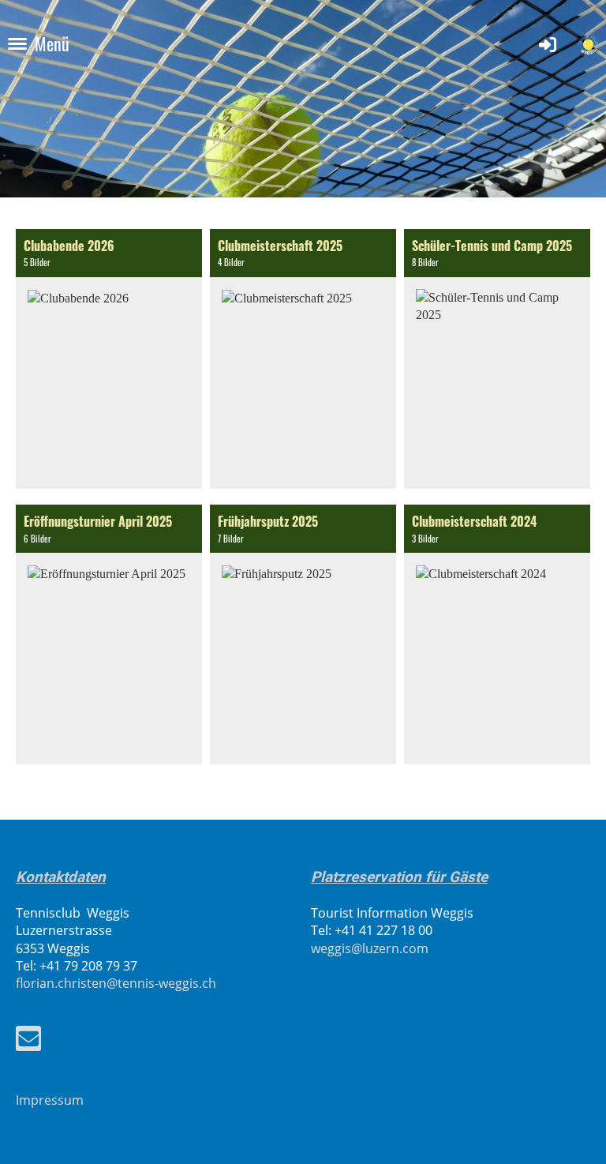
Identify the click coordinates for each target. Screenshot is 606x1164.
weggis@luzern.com (369, 948)
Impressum (50, 1100)
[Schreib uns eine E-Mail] (28, 1041)
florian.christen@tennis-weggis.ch (116, 983)
